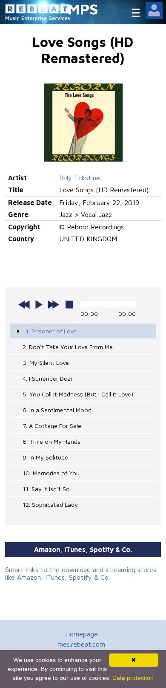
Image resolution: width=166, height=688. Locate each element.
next (53, 304)
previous (24, 304)
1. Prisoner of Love (51, 331)
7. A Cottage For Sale (52, 425)
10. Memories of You (51, 473)
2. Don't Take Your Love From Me (68, 346)
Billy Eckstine (79, 178)
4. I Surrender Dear (48, 378)
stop (69, 304)
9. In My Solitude (45, 457)
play (38, 304)
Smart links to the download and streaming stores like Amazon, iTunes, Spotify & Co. (80, 573)
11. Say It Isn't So (46, 488)
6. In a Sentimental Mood (57, 409)
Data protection (133, 677)
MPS (83, 8)
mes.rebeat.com (81, 644)
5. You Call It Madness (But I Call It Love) (78, 394)
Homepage (81, 634)
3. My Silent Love (46, 362)
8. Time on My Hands (51, 441)
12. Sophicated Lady (50, 504)
